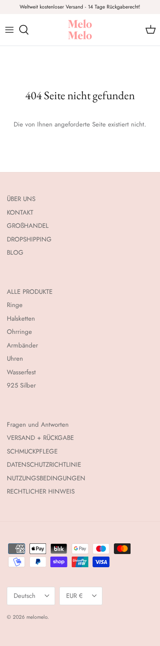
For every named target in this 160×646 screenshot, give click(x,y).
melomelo (36, 617)
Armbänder (22, 345)
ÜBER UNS (21, 199)
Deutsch (24, 595)
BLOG (15, 252)
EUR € (74, 595)
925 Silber (21, 385)
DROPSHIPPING (29, 239)
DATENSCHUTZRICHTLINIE (44, 464)
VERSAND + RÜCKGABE (40, 437)
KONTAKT (20, 212)
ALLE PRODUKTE (29, 291)
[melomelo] (80, 29)
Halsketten (21, 318)
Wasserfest (21, 372)
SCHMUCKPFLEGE (32, 451)
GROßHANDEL (28, 225)
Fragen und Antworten (38, 424)
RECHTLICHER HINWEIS (41, 491)
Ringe (15, 305)
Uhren (15, 358)
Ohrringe (19, 331)
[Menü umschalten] (9, 29)
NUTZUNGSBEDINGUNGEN (46, 478)
